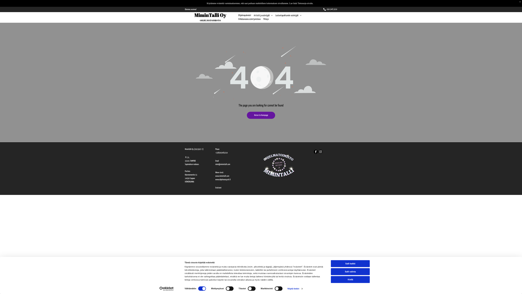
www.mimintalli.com (222, 176)
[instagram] (321, 152)
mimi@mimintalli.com (222, 164)
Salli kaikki (350, 263)
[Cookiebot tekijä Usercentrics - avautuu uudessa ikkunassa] (166, 289)
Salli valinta (350, 271)
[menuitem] (243, 16)
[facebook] (316, 152)
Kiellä (350, 279)
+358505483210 (221, 153)
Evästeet (218, 188)
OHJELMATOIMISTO (210, 20)
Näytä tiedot (293, 288)
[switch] (230, 288)
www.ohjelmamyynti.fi (223, 180)
